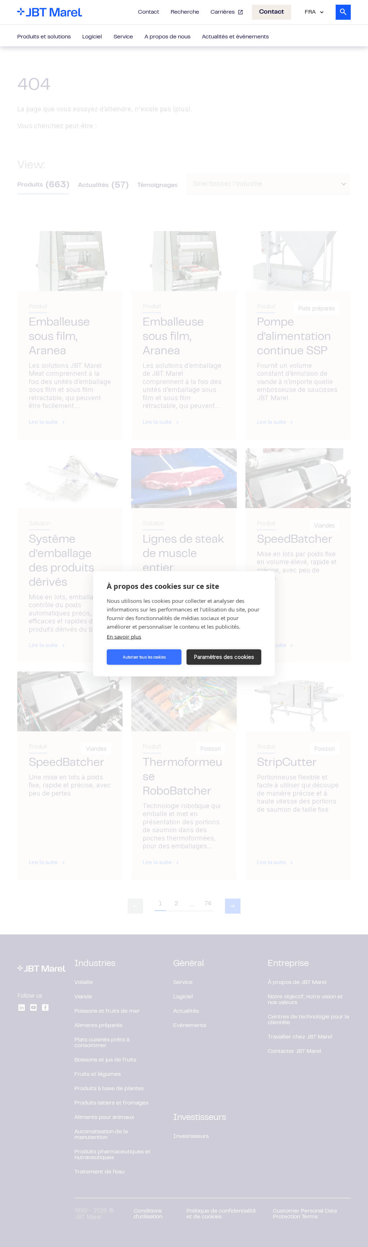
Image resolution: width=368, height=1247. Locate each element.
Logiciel (92, 36)
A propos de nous (167, 36)
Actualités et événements (235, 36)
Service (123, 36)
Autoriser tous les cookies (144, 657)
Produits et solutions (44, 36)
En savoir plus (124, 636)
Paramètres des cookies (224, 656)
